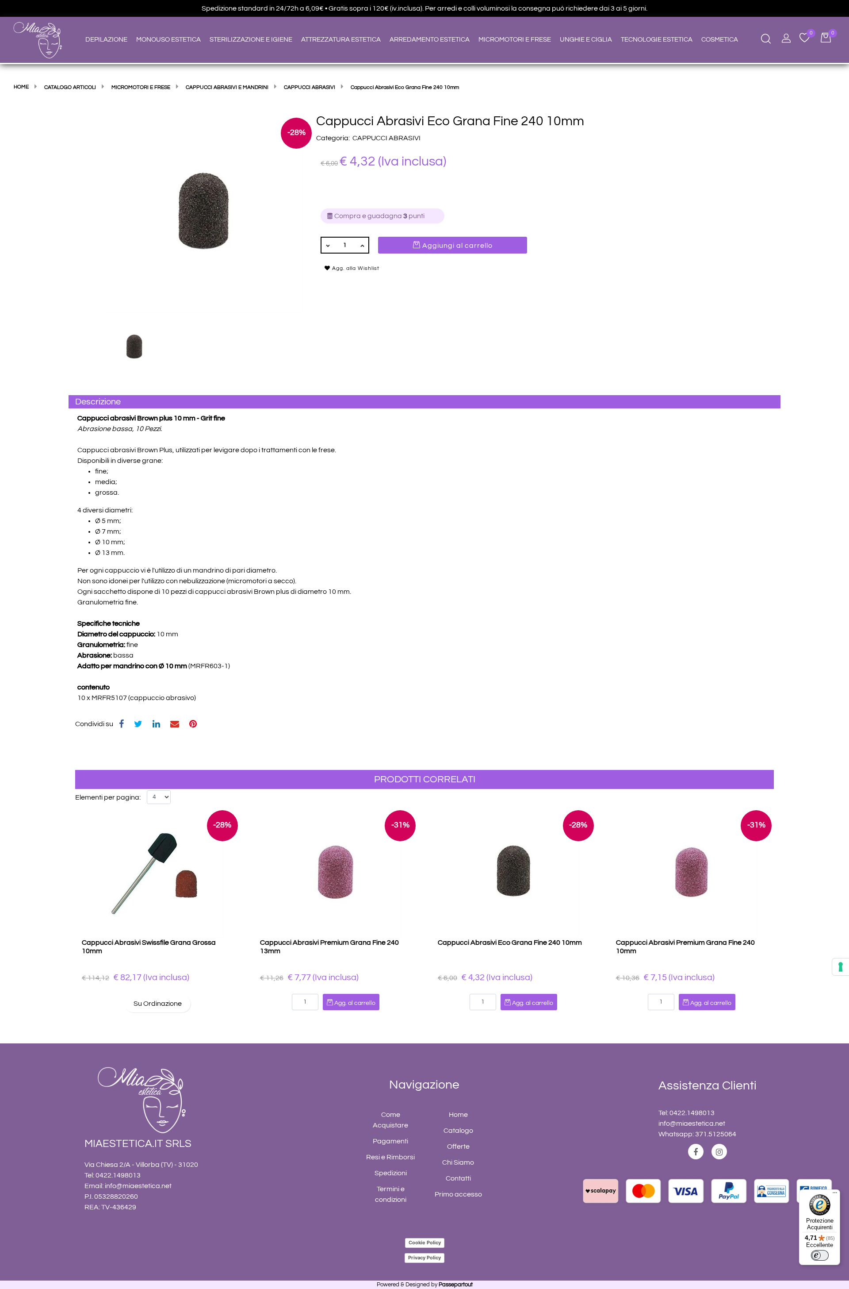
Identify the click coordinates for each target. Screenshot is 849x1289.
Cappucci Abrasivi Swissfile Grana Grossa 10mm (149, 946)
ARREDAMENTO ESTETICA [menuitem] (430, 39)
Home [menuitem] (458, 1114)
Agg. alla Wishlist (354, 268)
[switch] (820, 1255)
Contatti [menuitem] (458, 1178)
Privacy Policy (424, 1257)
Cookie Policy (425, 1242)
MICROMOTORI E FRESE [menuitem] (514, 39)
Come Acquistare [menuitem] (390, 1120)
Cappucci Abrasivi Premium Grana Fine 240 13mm (329, 946)
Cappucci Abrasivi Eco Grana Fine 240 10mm (510, 942)
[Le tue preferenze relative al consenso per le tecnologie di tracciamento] (840, 966)
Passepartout (456, 1284)
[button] (203, 212)
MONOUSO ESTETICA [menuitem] (168, 39)
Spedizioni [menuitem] (391, 1173)
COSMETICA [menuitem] (719, 39)
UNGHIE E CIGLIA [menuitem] (586, 39)
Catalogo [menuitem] (458, 1130)
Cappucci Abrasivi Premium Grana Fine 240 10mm (685, 946)
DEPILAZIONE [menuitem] (106, 39)
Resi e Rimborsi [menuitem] (390, 1157)
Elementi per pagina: (108, 797)
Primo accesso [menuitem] (458, 1194)
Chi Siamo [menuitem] (458, 1162)
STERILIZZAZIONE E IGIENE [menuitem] (251, 39)
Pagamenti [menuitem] (390, 1141)
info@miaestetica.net (138, 1185)
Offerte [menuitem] (458, 1146)
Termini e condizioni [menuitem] (390, 1194)
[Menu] (835, 1194)
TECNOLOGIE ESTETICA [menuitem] (656, 39)
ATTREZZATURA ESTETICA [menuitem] (341, 39)
